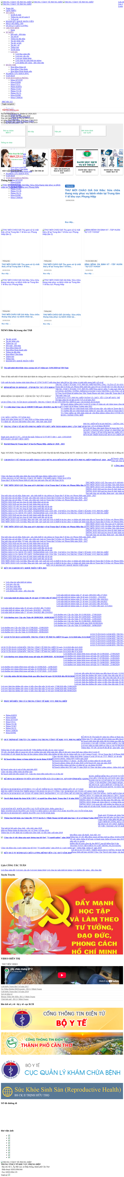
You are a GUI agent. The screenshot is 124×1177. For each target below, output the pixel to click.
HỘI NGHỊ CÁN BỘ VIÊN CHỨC (15, 439)
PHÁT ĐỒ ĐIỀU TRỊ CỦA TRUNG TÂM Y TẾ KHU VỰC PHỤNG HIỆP (35, 701)
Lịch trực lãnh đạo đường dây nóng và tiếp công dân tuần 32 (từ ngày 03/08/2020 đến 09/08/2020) (39, 691)
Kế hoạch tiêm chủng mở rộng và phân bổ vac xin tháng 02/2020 (77, 765)
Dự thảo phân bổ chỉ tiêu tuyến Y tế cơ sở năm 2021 (75, 400)
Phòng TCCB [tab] (11, 724)
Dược (13, 30)
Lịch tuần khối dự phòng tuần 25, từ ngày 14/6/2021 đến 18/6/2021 (82, 599)
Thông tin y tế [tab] (11, 343)
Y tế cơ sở (14, 19)
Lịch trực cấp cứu (22, 56)
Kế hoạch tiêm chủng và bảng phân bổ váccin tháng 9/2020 (28, 759)
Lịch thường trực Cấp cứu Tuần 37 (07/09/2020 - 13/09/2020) (77, 619)
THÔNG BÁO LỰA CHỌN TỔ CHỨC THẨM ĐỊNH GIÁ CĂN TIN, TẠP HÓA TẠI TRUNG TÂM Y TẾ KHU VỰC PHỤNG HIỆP (54, 511)
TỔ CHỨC (10, 13)
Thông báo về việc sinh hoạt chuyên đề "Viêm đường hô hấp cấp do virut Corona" (32, 750)
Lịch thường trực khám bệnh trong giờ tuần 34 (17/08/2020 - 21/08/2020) (91, 665)
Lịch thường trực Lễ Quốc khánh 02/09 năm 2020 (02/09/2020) (78, 623)
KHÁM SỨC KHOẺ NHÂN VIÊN (20, 21)
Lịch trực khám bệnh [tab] (14, 589)
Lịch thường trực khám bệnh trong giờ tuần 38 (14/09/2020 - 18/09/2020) (91, 656)
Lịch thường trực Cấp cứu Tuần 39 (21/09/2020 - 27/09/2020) (77, 615)
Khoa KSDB (16, 82)
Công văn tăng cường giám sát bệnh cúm (16, 772)
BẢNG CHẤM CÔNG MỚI (72, 415)
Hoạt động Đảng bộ (18, 67)
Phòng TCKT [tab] (11, 726)
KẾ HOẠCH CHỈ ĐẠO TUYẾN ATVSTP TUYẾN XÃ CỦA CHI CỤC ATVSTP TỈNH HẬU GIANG (46, 779)
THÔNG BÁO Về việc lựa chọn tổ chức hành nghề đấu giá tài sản (26, 506)
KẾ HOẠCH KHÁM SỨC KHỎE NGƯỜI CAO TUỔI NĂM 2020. (28, 813)
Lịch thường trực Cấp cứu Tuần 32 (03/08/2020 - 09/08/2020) (24, 632)
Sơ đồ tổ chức (16, 15)
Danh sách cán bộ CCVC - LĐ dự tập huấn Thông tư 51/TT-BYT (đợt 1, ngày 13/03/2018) (36, 437)
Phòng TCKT (16, 89)
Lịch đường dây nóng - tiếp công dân (30, 63)
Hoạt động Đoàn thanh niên (21, 71)
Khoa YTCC (16, 84)
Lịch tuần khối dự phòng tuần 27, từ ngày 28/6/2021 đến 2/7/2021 (82, 595)
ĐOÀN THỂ (11, 65)
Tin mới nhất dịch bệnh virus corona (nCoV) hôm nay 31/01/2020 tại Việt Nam (36, 368)
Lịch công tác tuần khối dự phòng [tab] (19, 582)
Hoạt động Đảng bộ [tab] (13, 348)
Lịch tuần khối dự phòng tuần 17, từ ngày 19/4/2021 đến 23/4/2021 (27, 612)
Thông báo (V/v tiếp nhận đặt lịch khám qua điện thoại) (102, 739)
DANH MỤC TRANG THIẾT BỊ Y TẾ (112, 171)
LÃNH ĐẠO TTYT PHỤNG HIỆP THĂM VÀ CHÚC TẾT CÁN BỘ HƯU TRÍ (87, 398)
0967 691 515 (7, 102)
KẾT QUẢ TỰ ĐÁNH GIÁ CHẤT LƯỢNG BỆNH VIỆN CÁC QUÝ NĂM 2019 (37, 853)
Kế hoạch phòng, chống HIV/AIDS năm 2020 (70, 759)
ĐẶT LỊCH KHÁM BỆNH (12, 171)
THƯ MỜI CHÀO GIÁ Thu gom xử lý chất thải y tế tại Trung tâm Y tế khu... (20, 265)
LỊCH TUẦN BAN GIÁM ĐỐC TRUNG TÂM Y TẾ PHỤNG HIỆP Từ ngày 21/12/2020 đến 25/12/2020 (47, 637)
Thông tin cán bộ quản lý (20, 17)
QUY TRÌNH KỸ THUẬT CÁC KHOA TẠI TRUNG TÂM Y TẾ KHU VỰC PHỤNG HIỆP (42, 740)
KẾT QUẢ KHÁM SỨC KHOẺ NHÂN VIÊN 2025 (25, 568)
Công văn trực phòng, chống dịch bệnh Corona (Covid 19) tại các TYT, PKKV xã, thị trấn (87, 756)
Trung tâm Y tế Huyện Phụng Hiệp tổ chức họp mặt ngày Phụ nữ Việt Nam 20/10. (32, 480)
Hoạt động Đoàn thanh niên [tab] (16, 350)
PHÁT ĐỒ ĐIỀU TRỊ (14, 23)
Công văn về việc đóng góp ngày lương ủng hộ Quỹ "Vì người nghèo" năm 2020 (37, 837)
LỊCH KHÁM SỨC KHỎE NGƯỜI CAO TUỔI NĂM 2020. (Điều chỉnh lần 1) (32, 809)
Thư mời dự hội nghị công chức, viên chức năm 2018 (21, 828)
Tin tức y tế (15, 45)
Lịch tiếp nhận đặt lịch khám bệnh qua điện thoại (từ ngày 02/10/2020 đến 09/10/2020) (39, 676)
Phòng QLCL (16, 93)
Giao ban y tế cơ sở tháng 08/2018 (96, 426)
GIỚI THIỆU (11, 10)
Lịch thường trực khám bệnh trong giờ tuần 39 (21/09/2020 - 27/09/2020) (91, 654)
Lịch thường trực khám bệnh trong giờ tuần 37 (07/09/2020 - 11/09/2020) (91, 658)
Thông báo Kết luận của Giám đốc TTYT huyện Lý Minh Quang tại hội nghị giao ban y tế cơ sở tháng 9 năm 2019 (51, 818)
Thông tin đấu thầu (18, 39)
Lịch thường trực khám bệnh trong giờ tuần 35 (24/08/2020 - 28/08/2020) (91, 662)
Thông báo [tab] (10, 356)
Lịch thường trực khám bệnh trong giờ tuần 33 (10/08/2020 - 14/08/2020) (29, 667)
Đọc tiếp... (69, 222)
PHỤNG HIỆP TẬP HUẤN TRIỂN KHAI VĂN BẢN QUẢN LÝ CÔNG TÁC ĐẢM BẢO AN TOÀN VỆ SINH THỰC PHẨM (52, 791)
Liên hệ (121, 2)
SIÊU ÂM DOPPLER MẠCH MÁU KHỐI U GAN (62, 171)
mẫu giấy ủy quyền (77, 841)
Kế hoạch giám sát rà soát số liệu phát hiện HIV (19, 769)
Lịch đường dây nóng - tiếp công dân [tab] (20, 591)
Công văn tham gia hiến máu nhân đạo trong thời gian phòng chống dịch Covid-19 (32, 476)
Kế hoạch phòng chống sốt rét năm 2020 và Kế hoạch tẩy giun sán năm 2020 (81, 763)
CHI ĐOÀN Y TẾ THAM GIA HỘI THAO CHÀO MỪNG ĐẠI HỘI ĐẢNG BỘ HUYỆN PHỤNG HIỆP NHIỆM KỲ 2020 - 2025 (57, 460)
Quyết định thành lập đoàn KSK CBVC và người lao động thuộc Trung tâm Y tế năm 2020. (41, 798)
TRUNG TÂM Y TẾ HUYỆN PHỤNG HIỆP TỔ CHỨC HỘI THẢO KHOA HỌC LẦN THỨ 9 (43, 427)
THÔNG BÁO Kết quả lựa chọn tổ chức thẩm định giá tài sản (25, 502)
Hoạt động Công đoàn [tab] (14, 354)
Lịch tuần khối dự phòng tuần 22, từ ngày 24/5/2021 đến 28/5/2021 (82, 604)
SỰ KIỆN (10, 32)
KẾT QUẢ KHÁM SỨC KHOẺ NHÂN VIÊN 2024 (67, 565)
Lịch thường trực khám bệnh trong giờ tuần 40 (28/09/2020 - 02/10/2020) (33, 657)
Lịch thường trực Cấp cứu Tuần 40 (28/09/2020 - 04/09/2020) (29, 617)
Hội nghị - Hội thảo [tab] (13, 346)
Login (120, 6)
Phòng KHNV (16, 87)
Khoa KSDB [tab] (11, 717)
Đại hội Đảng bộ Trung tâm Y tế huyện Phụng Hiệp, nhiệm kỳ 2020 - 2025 (34, 444)
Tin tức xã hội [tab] (11, 339)
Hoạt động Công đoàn (19, 69)
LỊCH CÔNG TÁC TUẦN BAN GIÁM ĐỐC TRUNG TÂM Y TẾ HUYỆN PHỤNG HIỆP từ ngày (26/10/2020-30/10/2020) (50, 402)
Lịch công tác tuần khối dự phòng (28, 60)
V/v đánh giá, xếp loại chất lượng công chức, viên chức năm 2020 (26, 422)
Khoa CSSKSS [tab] (12, 730)
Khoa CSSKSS (17, 97)
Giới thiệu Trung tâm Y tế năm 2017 (15, 986)
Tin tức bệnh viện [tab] (12, 341)
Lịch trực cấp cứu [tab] (12, 584)
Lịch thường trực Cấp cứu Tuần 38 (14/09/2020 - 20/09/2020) (77, 617)
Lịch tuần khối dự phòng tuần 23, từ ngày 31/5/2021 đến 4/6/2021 (82, 601)
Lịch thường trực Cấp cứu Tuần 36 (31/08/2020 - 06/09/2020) (77, 621)
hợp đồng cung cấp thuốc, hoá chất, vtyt (85, 835)
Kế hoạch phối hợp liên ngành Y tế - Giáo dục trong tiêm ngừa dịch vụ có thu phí (32, 774)
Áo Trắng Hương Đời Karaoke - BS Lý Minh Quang (21, 989)
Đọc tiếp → (6, 273)
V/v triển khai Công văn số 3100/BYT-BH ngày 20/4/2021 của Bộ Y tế (32, 407)
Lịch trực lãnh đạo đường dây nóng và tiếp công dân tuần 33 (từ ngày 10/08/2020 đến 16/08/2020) (39, 689)
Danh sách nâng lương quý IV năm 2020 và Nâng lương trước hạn (26, 419)
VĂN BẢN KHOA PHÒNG (17, 78)
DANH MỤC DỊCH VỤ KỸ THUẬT (87, 171)
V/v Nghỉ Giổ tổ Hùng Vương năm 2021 (76, 406)
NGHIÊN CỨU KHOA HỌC (17, 74)
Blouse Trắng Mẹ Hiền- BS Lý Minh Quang (18, 997)
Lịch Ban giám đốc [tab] (13, 586)
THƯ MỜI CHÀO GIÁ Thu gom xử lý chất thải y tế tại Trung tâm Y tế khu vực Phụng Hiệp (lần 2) (45, 485)
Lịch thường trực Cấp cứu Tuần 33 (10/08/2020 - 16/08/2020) (24, 630)
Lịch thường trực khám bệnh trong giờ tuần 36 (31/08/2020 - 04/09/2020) (91, 660)
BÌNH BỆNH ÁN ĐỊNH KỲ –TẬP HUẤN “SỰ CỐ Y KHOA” (29, 387)
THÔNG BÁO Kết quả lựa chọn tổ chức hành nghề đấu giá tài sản (26, 515)
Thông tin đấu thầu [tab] (13, 352)
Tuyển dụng (15, 50)
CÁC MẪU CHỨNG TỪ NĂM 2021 (15, 417)
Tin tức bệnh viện (17, 41)
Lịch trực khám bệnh (23, 58)
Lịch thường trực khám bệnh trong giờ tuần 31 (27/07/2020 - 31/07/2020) (29, 671)
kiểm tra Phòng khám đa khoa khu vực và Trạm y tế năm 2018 (25, 830)
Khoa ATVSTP (17, 80)
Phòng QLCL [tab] (11, 728)
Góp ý (120, 4)
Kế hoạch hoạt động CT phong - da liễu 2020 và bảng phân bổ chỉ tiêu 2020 (81, 761)
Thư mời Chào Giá (62, 395)
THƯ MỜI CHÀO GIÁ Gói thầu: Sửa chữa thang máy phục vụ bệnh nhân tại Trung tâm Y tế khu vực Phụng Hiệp (92, 193)
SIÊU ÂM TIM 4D (37, 171)
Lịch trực (14, 52)
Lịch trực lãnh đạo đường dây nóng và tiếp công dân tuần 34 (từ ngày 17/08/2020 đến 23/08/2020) (39, 686)
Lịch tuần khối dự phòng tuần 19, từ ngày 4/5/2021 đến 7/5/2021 (26, 608)
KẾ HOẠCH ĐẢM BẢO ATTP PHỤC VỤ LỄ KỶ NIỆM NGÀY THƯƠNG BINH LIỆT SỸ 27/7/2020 (42, 789)
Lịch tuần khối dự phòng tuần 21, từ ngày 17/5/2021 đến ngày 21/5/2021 (84, 606)
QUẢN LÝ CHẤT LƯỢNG (17, 26)
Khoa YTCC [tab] (11, 722)
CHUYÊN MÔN (12, 28)
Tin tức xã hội (16, 43)
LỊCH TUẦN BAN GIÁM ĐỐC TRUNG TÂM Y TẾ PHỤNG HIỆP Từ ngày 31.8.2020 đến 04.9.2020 (41, 647)
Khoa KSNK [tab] (11, 733)
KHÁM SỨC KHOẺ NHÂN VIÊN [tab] (20, 361)
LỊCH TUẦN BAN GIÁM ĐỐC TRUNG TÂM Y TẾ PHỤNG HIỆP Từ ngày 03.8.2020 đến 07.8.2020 (41, 652)
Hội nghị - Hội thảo (18, 34)
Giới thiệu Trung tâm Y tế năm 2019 (15, 992)
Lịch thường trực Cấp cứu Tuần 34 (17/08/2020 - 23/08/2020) (24, 628)
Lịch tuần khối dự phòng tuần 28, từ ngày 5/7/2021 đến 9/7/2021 (30, 598)
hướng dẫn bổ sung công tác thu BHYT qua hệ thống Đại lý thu (94, 843)
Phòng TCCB (16, 91)
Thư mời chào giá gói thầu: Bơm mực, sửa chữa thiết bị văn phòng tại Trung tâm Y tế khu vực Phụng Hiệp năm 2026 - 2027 (48, 496)
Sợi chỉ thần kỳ (7, 994)
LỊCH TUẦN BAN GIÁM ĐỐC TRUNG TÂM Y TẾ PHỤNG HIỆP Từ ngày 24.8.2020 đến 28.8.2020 (41, 649)
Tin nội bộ (15, 37)
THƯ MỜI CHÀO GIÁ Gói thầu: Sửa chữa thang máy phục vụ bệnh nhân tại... (20, 316)
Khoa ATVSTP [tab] (12, 720)
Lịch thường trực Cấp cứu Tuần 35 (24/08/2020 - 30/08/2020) (77, 625)
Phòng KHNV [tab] (11, 715)
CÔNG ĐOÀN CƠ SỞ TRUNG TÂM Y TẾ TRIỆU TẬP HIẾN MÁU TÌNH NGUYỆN (36, 478)
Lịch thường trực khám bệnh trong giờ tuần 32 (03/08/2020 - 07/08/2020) (29, 669)
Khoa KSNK (16, 95)
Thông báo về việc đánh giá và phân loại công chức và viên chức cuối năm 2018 (32, 833)
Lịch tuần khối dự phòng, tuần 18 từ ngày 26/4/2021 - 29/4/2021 (25, 610)
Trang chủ (10, 8)
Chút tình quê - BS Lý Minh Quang (14, 999)
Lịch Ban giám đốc (23, 54)
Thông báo (15, 47)
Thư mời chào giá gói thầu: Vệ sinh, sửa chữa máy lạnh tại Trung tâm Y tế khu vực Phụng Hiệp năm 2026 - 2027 (44, 498)
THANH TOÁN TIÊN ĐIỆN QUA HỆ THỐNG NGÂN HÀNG (95, 846)
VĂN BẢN (10, 76)
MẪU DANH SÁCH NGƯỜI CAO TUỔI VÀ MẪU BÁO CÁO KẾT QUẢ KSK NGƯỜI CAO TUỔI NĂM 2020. (47, 811)
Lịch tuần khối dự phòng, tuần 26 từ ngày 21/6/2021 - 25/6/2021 (81, 597)
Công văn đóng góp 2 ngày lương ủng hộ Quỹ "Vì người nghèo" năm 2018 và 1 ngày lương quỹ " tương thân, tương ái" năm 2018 (51, 848)
